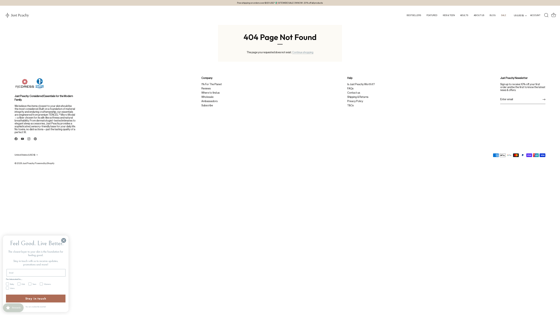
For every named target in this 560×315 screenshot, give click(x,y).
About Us (479, 15)
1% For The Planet (211, 84)
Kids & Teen (449, 15)
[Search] (546, 15)
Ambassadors (209, 101)
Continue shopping (302, 52)
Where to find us (210, 92)
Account (535, 15)
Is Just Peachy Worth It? (361, 84)
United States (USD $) (25, 155)
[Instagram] (28, 138)
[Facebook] (16, 138)
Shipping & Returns (357, 97)
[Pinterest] (35, 138)
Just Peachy (28, 163)
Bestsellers (414, 15)
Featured (432, 15)
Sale (503, 15)
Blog (493, 15)
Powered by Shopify (44, 163)
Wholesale (207, 97)
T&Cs (350, 105)
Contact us (353, 92)
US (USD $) (519, 15)
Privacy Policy (355, 101)
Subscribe (207, 105)
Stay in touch (35, 298)
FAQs (350, 88)
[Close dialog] (63, 240)
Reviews (206, 88)
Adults (464, 15)
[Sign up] (543, 99)
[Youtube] (22, 138)
